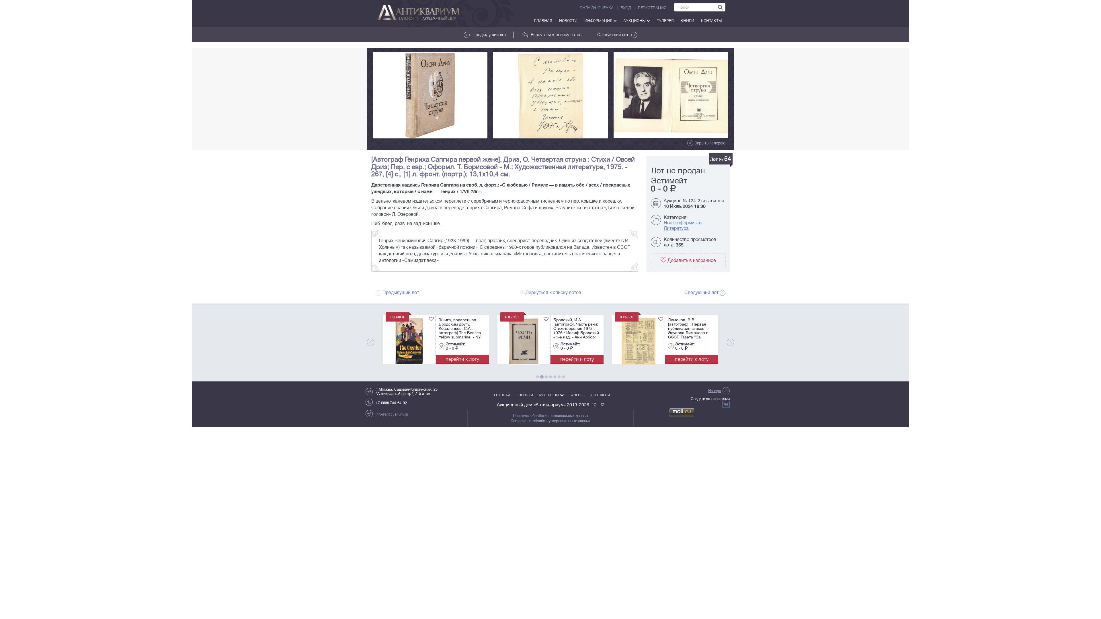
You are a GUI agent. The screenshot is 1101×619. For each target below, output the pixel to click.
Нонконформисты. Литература (683, 225)
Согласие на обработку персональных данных (551, 421)
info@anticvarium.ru (392, 414)
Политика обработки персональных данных (550, 415)
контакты (711, 20)
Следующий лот (612, 34)
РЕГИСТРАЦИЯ (652, 7)
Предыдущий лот (489, 34)
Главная (543, 20)
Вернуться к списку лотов (556, 34)
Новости (568, 20)
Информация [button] (598, 20)
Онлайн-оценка (596, 7)
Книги (687, 20)
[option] (430, 95)
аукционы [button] (635, 20)
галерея (665, 20)
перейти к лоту (462, 359)
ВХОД (625, 7)
